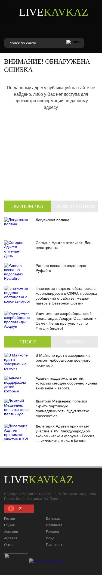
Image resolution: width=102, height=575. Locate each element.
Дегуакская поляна (52, 220)
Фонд (50, 538)
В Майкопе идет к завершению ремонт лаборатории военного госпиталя (63, 360)
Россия (9, 519)
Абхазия (10, 538)
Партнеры (54, 545)
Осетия (10, 545)
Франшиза (54, 525)
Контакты (53, 519)
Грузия (9, 525)
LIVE (53, 12)
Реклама (52, 532)
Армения (11, 532)
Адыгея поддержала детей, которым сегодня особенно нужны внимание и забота (66, 383)
